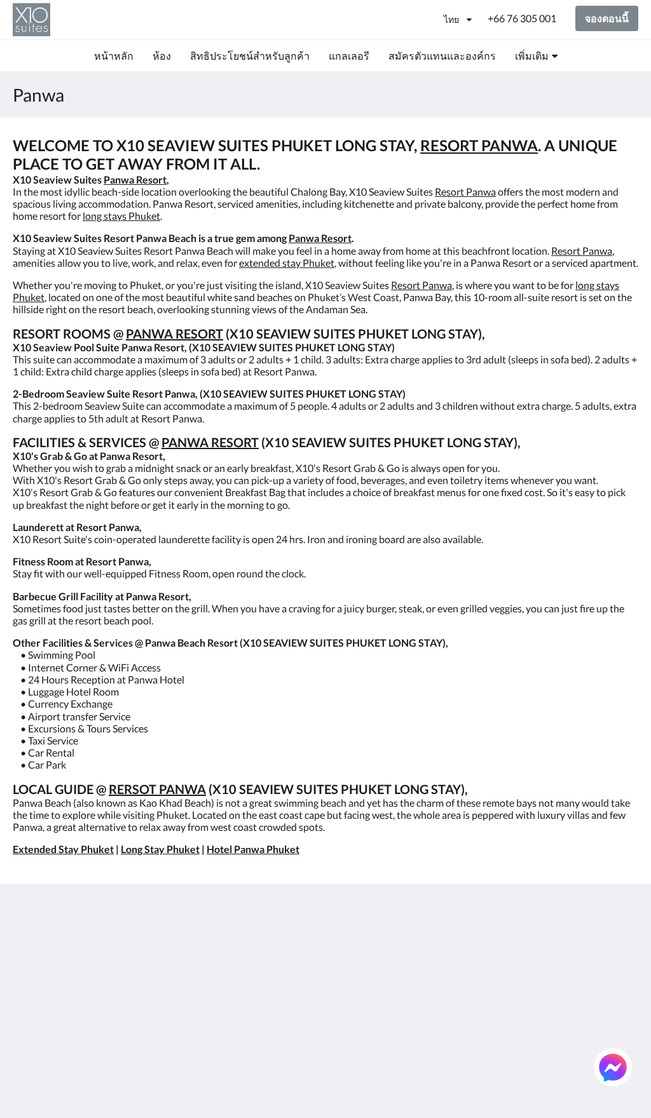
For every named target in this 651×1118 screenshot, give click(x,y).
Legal (237, 994)
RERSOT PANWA (157, 789)
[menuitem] (114, 56)
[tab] (273, 919)
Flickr (343, 1037)
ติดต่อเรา (351, 1048)
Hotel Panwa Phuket (253, 849)
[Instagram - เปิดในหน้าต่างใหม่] (625, 947)
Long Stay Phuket (160, 849)
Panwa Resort (135, 179)
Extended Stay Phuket (63, 849)
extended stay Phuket (286, 263)
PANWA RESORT (174, 333)
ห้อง (340, 951)
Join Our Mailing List (271, 940)
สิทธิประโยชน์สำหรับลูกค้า (378, 966)
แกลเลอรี (351, 983)
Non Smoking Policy (269, 983)
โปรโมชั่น (353, 994)
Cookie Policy (255, 972)
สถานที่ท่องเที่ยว (367, 1026)
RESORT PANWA (479, 145)
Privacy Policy (256, 961)
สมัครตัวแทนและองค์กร (369, 1010)
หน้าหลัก (351, 940)
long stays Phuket (121, 216)
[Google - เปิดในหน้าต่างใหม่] (590, 947)
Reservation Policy (266, 951)
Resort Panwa (465, 191)
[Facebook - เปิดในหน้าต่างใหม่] (555, 947)
